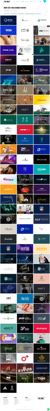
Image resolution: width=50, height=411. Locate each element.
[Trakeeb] (8, 328)
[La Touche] (41, 278)
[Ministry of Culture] (8, 298)
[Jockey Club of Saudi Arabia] (8, 119)
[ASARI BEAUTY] (25, 308)
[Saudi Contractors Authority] (25, 338)
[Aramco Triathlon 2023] (41, 70)
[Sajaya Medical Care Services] (25, 259)
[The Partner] (25, 70)
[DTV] (8, 20)
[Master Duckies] (25, 249)
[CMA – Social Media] (25, 139)
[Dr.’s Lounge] (41, 348)
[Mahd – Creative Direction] (8, 159)
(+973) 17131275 (16, 399)
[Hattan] (41, 90)
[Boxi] (41, 378)
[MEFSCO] (25, 378)
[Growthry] (8, 199)
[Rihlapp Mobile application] (41, 259)
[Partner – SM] (41, 199)
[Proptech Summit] (8, 129)
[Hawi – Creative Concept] (8, 139)
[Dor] (8, 90)
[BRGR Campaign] (25, 80)
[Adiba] (8, 40)
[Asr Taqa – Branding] (41, 149)
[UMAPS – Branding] (41, 139)
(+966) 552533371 (5, 399)
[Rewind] (25, 239)
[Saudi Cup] (41, 110)
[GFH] (8, 70)
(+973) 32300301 (16, 400)
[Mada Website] (41, 268)
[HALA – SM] (8, 209)
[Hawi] (41, 40)
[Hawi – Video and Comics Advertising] (25, 189)
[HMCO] (25, 219)
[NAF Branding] (8, 268)
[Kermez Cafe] (25, 368)
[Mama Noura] (25, 298)
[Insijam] (41, 318)
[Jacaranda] (41, 119)
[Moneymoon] (8, 80)
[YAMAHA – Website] (41, 308)
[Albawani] (25, 288)
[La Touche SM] (25, 278)
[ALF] (41, 219)
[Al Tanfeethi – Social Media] (25, 110)
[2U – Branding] (41, 249)
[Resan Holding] (25, 60)
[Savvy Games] (8, 60)
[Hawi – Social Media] (8, 189)
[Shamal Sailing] (41, 20)
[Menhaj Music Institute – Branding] (41, 298)
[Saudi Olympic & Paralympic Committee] (25, 119)
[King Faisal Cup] (25, 50)
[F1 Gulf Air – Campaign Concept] (25, 129)
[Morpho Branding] (8, 100)
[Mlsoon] (41, 169)
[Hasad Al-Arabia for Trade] (41, 368)
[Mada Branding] (8, 278)
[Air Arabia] (41, 328)
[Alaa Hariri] (8, 358)
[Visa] (8, 30)
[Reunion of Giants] (8, 388)
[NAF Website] (25, 268)
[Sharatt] (41, 239)
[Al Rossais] (8, 259)
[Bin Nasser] (41, 129)
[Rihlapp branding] (8, 179)
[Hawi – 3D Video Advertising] (8, 110)
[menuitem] (14, 1)
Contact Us (45, 1)
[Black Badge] (41, 358)
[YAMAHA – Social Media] (41, 189)
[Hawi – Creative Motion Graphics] (8, 149)
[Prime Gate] (8, 50)
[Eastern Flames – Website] (41, 209)
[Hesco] (41, 80)
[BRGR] (25, 169)
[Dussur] (25, 30)
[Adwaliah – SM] (41, 179)
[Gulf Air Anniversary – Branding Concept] (25, 149)
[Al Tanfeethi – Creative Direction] (41, 288)
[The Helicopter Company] (41, 229)
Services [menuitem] (26, 1)
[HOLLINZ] (8, 338)
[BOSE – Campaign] (41, 30)
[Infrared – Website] (25, 159)
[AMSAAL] (8, 348)
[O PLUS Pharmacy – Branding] (25, 358)
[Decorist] (41, 159)
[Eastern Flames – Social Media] (25, 209)
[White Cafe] (25, 199)
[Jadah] (8, 239)
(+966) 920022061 (5, 400)
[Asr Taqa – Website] (25, 229)
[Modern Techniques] (25, 318)
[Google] (25, 40)
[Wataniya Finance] (8, 318)
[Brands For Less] (41, 100)
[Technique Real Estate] (8, 308)
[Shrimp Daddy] (8, 368)
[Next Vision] (41, 60)
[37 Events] (25, 328)
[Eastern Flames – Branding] (8, 249)
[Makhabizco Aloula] (25, 100)
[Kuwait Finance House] (41, 338)
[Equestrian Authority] (25, 20)
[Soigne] (8, 169)
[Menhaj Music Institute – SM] (8, 219)
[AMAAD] (25, 90)
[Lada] (25, 179)
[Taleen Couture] (8, 229)
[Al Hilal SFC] (8, 288)
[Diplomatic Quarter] (41, 50)
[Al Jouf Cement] (8, 378)
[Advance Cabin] (25, 348)
